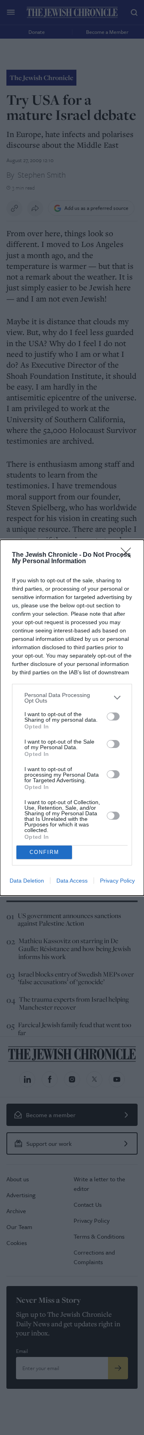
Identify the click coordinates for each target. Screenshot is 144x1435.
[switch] (113, 716)
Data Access (72, 880)
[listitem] (72, 697)
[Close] (128, 555)
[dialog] (72, 718)
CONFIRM (44, 852)
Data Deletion (27, 880)
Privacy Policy (117, 880)
